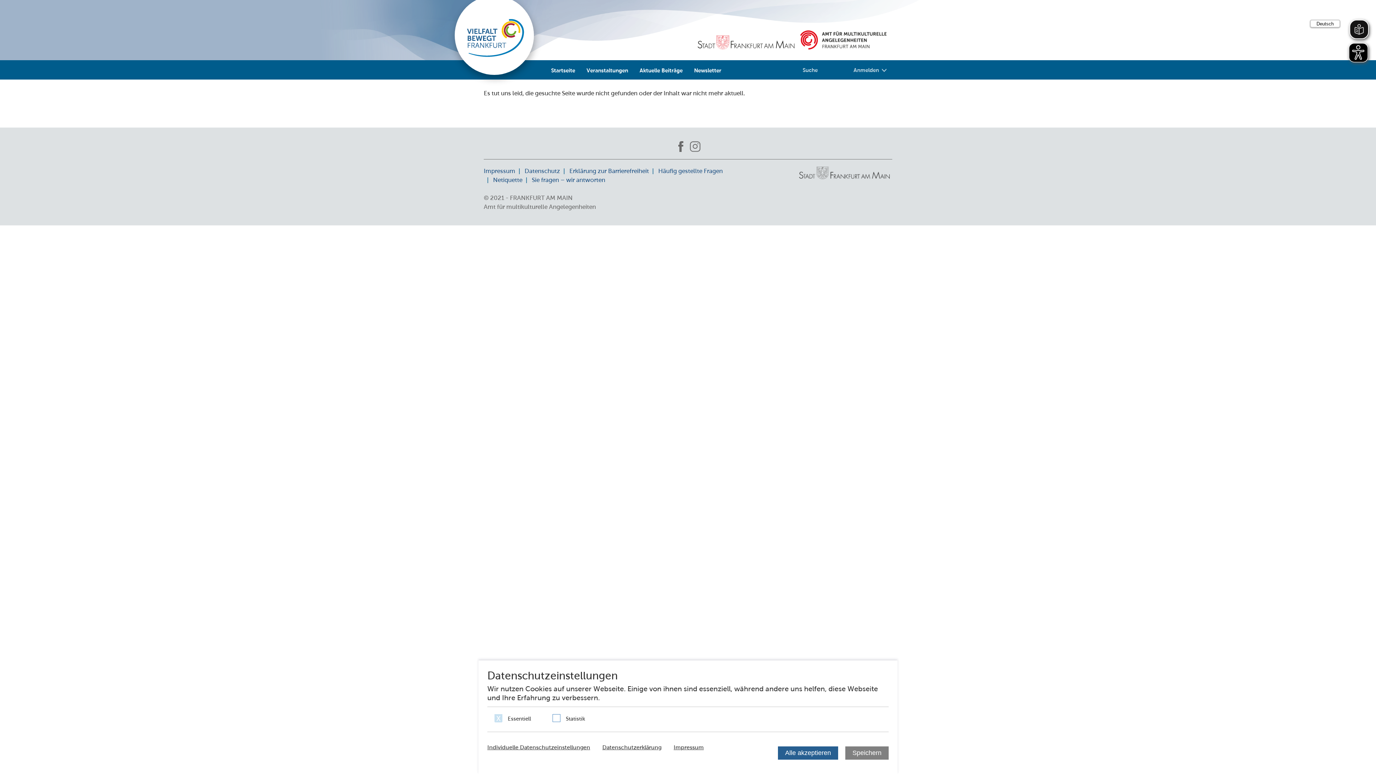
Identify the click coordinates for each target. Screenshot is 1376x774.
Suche (810, 70)
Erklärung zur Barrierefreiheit (609, 171)
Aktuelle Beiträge (661, 70)
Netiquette (507, 179)
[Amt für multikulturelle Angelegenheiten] (843, 39)
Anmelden (866, 70)
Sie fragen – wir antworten (568, 179)
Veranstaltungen (607, 70)
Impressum (499, 171)
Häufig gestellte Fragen (690, 171)
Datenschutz (542, 171)
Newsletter (707, 70)
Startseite (563, 70)
